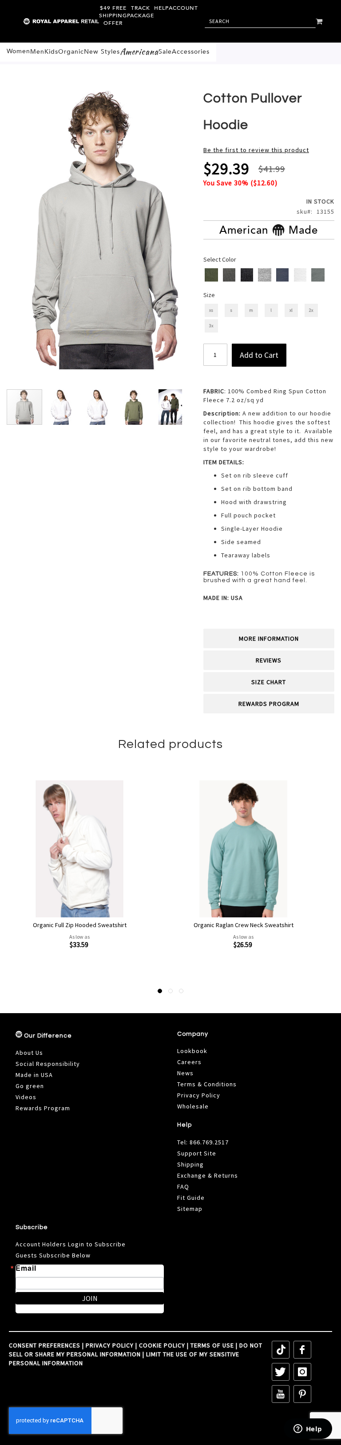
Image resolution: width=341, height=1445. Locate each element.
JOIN (90, 1298)
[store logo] (42, 21)
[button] (61, 407)
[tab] (268, 638)
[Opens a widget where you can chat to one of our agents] (307, 1429)
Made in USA (34, 1075)
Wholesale (193, 1106)
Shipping (190, 1164)
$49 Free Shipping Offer (113, 15)
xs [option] (211, 310)
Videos (26, 1097)
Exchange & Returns (207, 1175)
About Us (29, 1053)
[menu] (108, 52)
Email (26, 1268)
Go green (30, 1086)
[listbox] (269, 276)
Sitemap (189, 1209)
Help (161, 8)
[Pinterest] (302, 1394)
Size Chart (268, 682)
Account (183, 8)
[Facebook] (302, 1350)
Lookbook (192, 1051)
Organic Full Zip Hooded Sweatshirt (80, 925)
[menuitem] (18, 51)
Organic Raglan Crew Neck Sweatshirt (243, 925)
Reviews (269, 660)
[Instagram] (302, 1372)
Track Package (140, 11)
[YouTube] (280, 1394)
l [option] (271, 310)
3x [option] (211, 326)
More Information (269, 638)
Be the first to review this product (256, 150)
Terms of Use (212, 1345)
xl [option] (291, 310)
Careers (189, 1062)
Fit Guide (191, 1198)
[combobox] (260, 21)
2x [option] (311, 310)
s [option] (231, 310)
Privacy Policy (198, 1095)
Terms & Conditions (207, 1084)
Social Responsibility (48, 1064)
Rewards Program (268, 704)
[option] (211, 275)
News (185, 1073)
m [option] (251, 310)
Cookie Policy (162, 1345)
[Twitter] (280, 1372)
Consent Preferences (44, 1345)
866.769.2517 (209, 1142)
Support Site (196, 1153)
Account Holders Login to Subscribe (71, 1244)
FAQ (183, 1186)
